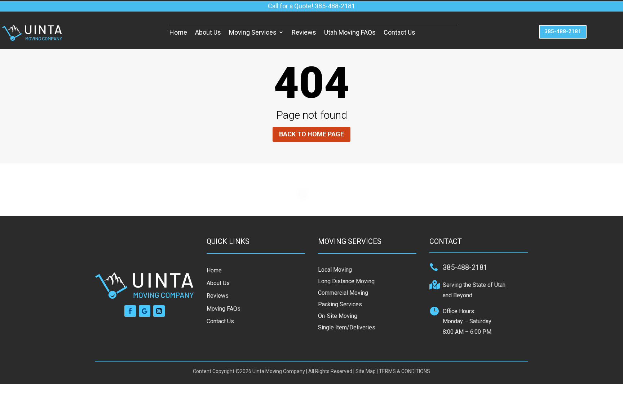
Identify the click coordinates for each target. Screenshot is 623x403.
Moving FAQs (223, 308)
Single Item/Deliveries (346, 327)
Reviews (304, 32)
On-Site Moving (337, 315)
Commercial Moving (343, 292)
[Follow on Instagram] (159, 311)
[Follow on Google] (144, 311)
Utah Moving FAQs (350, 32)
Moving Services (253, 32)
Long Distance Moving (346, 281)
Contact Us (399, 32)
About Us (208, 32)
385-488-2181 (562, 31)
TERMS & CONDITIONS (404, 371)
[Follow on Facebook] (130, 311)
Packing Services (340, 304)
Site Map (365, 371)
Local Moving (335, 269)
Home (178, 32)
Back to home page (311, 134)
